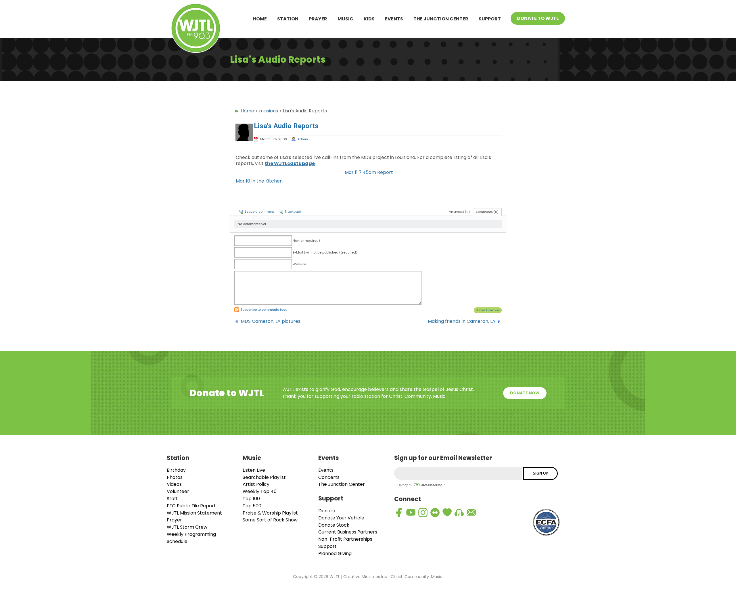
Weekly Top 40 (260, 491)
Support (490, 19)
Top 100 (251, 498)
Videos (174, 484)
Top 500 (252, 505)
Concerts (329, 477)
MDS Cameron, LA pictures (270, 321)
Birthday (176, 470)
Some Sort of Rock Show (270, 520)
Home (260, 19)
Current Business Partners (347, 532)
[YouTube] (410, 512)
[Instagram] (423, 512)
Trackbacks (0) (458, 212)
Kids (369, 19)
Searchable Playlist (264, 477)
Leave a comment (259, 211)
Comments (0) (487, 212)
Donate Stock (333, 525)
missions (268, 111)
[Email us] (471, 512)
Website (299, 264)
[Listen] (459, 512)
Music (345, 19)
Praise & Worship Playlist (270, 513)
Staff (172, 498)
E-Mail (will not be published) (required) (325, 252)
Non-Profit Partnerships (345, 539)
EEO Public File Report (191, 505)
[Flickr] (435, 512)
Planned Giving (335, 553)
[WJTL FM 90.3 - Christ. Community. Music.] (196, 29)
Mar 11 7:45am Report (369, 172)
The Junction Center (440, 19)
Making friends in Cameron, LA (461, 321)
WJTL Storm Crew (187, 527)
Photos (175, 477)
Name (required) (306, 240)
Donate (326, 510)
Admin (303, 139)
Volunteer (178, 491)
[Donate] (447, 512)
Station (287, 19)
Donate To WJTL (538, 18)
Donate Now (525, 393)
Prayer (318, 19)
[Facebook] (398, 512)
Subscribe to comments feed (264, 309)
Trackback (293, 211)
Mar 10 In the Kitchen (259, 181)
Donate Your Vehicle (341, 518)
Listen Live (254, 470)
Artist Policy (256, 484)
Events (394, 19)
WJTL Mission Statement (194, 513)
